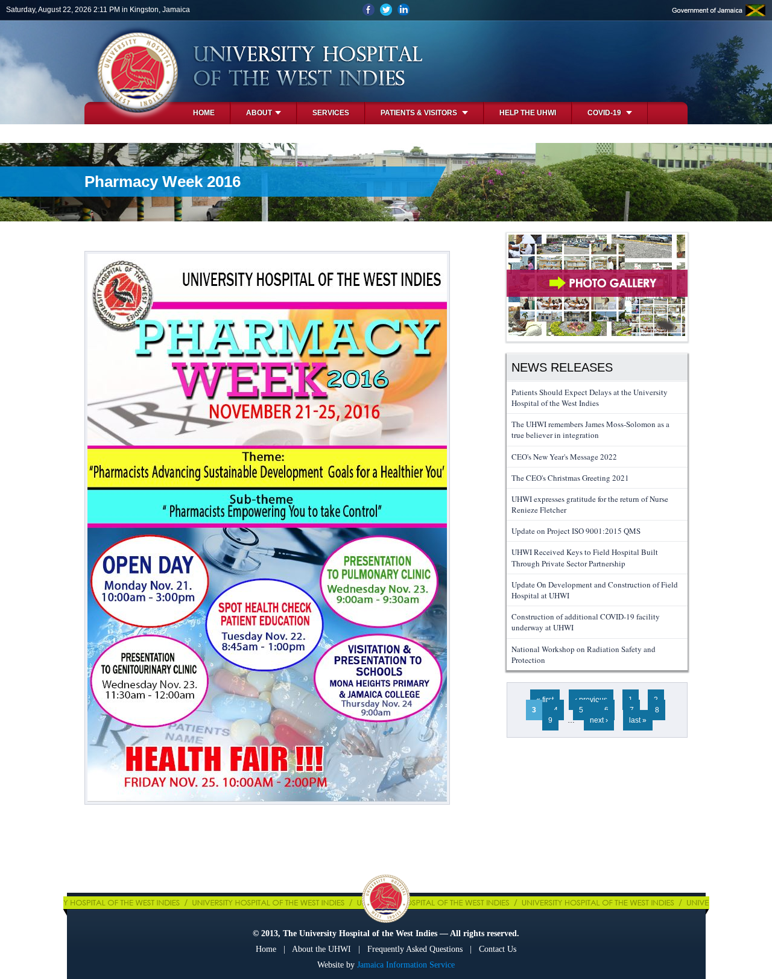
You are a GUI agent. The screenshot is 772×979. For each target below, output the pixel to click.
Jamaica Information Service (406, 964)
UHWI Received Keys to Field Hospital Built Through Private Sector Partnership (584, 557)
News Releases (562, 367)
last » (638, 720)
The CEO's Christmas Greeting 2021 (570, 477)
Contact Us (497, 949)
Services (330, 113)
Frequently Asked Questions (415, 949)
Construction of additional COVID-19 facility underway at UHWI (585, 622)
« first (545, 699)
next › (599, 720)
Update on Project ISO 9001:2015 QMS (576, 530)
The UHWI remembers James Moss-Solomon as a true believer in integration (590, 429)
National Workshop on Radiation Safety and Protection (583, 654)
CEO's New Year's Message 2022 (564, 456)
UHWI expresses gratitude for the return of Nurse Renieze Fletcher (589, 504)
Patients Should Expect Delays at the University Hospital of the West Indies (589, 397)
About (259, 113)
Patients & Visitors (420, 113)
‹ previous (591, 699)
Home (204, 113)
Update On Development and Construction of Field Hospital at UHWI (594, 590)
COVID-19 (605, 113)
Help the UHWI (527, 113)
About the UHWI (321, 949)
